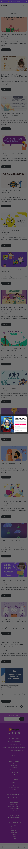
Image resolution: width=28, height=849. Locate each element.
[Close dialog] (26, 416)
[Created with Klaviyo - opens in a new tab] (14, 432)
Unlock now (20, 424)
